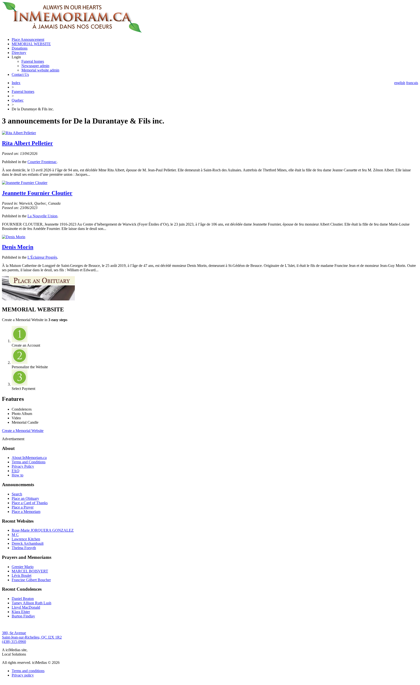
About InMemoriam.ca (29, 458)
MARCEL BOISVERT (30, 571)
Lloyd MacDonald (26, 607)
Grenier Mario (23, 567)
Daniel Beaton (23, 599)
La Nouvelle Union (42, 216)
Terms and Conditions (28, 462)
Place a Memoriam (26, 511)
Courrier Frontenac (42, 162)
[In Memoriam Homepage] (72, 31)
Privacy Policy (23, 466)
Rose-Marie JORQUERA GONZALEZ (43, 530)
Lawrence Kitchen (26, 539)
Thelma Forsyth (24, 548)
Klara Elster (21, 612)
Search (17, 494)
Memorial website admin (40, 70)
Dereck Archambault (28, 543)
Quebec (18, 100)
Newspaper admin (35, 66)
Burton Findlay (23, 616)
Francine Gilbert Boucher (31, 580)
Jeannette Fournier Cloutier (37, 193)
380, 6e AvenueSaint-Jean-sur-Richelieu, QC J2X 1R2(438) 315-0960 (32, 637)
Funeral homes (32, 61)
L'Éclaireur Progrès (42, 257)
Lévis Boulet (21, 575)
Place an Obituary (25, 498)
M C (15, 535)
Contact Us (20, 74)
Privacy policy (23, 675)
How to (17, 475)
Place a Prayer (23, 507)
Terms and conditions (28, 671)
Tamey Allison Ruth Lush (31, 603)
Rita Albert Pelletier (27, 143)
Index (16, 83)
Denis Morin (17, 247)
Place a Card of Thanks (30, 503)
